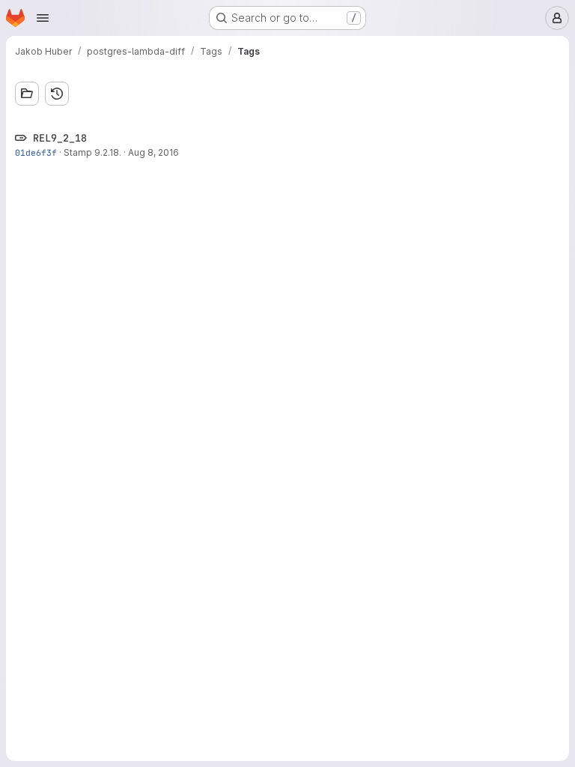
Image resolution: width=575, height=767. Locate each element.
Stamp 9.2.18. (92, 152)
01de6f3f (36, 152)
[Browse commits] (57, 94)
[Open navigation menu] (43, 18)
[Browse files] (27, 94)
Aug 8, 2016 (153, 152)
